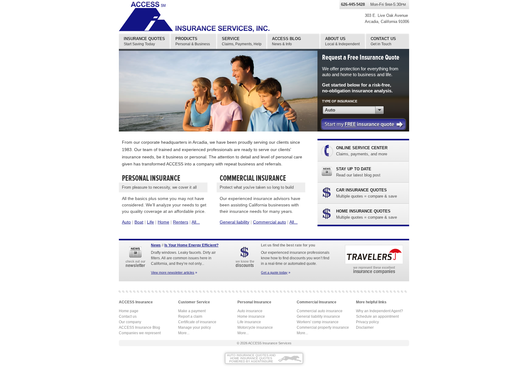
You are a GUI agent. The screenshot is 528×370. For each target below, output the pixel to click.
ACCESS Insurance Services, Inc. (201, 17)
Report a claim (190, 316)
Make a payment (192, 311)
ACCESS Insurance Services (270, 343)
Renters (180, 222)
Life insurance (249, 322)
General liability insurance (318, 316)
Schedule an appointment (377, 316)
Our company (130, 322)
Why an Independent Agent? (379, 311)
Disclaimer (365, 327)
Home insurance (251, 316)
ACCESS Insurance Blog (139, 327)
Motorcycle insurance (255, 327)
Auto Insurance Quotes (248, 355)
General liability (234, 222)
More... (183, 333)
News (156, 245)
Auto (126, 222)
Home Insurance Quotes (251, 358)
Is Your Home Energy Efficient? (191, 245)
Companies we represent (140, 333)
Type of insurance (339, 101)
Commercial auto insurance (320, 311)
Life (150, 222)
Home (163, 222)
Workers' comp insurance (318, 322)
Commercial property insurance (323, 327)
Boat (138, 222)
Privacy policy (367, 322)
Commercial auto (269, 222)
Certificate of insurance (197, 322)
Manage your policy (194, 327)
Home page (128, 311)
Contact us (128, 316)
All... (196, 222)
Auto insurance (249, 311)
